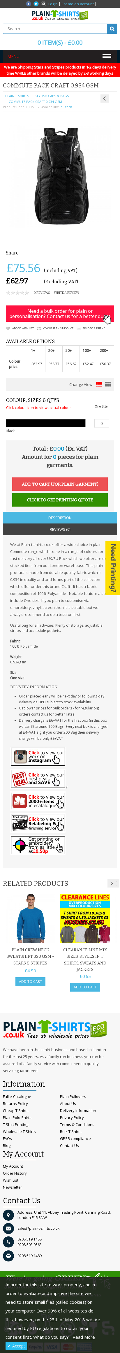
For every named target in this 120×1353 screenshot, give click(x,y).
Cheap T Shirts (16, 1110)
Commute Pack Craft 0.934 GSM (35, 101)
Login (53, 3)
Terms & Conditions (77, 1124)
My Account (13, 1166)
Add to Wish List (23, 328)
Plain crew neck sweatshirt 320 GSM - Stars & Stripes (30, 957)
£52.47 (88, 363)
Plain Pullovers (73, 1096)
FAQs (7, 1138)
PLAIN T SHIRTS (17, 96)
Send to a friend (94, 328)
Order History (15, 1173)
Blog (6, 1145)
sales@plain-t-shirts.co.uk (38, 1228)
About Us (68, 1103)
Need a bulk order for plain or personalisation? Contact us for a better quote (60, 313)
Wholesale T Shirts (19, 1131)
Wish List (10, 1180)
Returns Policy (15, 1103)
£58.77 (53, 363)
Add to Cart (30, 981)
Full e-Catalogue (17, 1096)
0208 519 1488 (29, 1239)
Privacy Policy (72, 1117)
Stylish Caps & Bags (52, 96)
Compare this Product (58, 328)
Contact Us (69, 1145)
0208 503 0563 (29, 1244)
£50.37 (105, 363)
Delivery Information (78, 1110)
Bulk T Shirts (71, 1131)
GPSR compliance (75, 1138)
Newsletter (12, 1187)
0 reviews (41, 293)
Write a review (66, 293)
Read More (84, 1337)
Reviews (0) (60, 529)
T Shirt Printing (15, 1124)
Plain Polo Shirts (17, 1117)
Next (111, 883)
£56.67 (71, 363)
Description (60, 517)
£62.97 (36, 363)
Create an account (77, 3)
